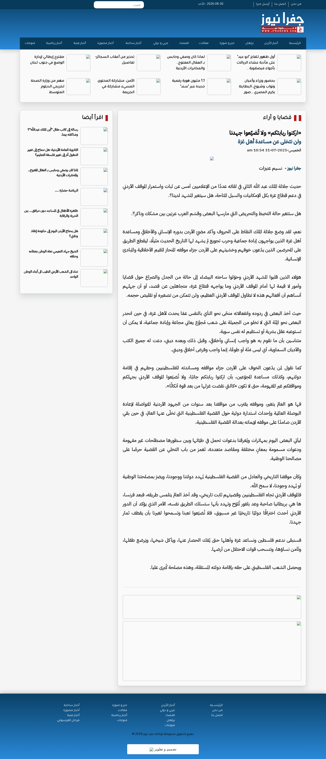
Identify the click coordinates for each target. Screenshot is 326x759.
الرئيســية (216, 705)
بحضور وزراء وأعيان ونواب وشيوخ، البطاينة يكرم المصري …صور (257, 87)
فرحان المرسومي (68, 720)
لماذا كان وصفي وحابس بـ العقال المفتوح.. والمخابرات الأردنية (186, 63)
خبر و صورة (227, 43)
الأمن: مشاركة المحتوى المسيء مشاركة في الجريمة (116, 87)
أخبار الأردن (271, 43)
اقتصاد (184, 43)
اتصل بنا (280, 4)
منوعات (30, 43)
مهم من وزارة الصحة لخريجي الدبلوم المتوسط (47, 87)
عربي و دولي (160, 43)
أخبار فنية (80, 43)
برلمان (249, 43)
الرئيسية (295, 43)
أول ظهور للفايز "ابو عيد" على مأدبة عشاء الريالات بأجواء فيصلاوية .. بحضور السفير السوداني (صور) (256, 68)
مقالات (204, 43)
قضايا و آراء (277, 118)
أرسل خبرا (262, 4)
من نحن (296, 4)
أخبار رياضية (54, 43)
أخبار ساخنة (133, 43)
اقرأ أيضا (92, 118)
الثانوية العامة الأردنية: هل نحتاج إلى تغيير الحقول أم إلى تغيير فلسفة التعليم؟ (52, 152)
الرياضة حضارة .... (66, 190)
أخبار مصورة (105, 43)
